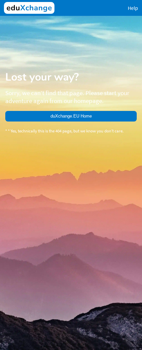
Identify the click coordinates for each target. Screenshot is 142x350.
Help (133, 8)
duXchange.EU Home (71, 116)
